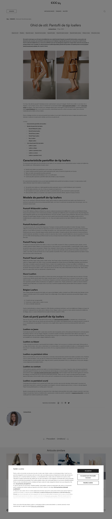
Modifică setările (88, 482)
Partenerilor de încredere (51, 496)
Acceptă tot (88, 470)
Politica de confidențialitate (37, 506)
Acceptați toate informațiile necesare (88, 476)
